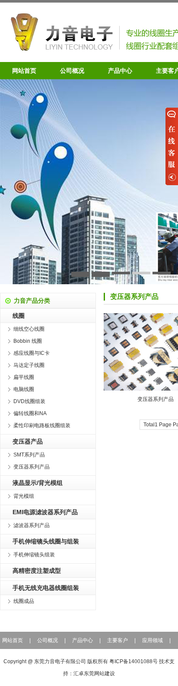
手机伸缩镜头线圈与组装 (46, 541)
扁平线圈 (23, 377)
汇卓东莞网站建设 (94, 673)
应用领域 (152, 640)
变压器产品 (28, 441)
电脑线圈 (23, 389)
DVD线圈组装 (29, 401)
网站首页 (24, 70)
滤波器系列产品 (31, 525)
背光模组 (23, 496)
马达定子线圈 (28, 365)
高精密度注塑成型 (37, 570)
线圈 (19, 315)
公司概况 (72, 70)
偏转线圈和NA (30, 413)
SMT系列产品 (29, 455)
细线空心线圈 (28, 329)
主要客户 (117, 640)
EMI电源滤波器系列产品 (45, 512)
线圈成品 (23, 601)
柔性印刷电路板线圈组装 (41, 425)
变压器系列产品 (31, 467)
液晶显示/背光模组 (38, 482)
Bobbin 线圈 (27, 341)
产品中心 (120, 70)
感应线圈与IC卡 (31, 353)
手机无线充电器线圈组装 (46, 587)
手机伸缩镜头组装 (34, 555)
